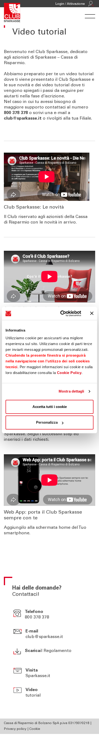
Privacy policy (15, 729)
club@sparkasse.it (44, 637)
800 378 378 (37, 617)
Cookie (34, 729)
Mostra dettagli (71, 391)
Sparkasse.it (37, 676)
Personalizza (47, 422)
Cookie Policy (69, 373)
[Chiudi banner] (91, 313)
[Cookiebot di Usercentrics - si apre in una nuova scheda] (61, 313)
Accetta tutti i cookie (49, 407)
